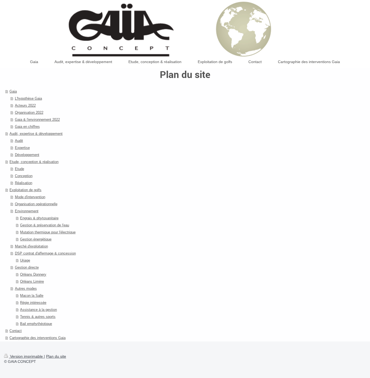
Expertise (22, 148)
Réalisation (23, 183)
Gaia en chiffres (27, 127)
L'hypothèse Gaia (28, 98)
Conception (24, 176)
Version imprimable (26, 356)
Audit (19, 141)
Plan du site (56, 356)
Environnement (26, 211)
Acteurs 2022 (25, 105)
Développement (27, 155)
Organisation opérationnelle (36, 204)
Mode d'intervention (30, 197)
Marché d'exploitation (31, 246)
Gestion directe (27, 267)
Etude (19, 169)
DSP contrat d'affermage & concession (45, 253)
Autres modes (26, 288)
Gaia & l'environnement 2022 (37, 120)
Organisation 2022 (29, 112)
